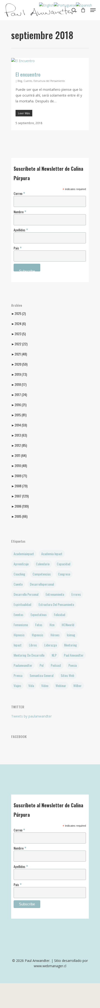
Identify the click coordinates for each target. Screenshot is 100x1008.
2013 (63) (19, 435)
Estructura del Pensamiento (49, 81)
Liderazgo (50, 644)
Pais (18, 248)
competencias (42, 573)
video (44, 685)
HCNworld (68, 624)
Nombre (20, 211)
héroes (54, 634)
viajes (17, 685)
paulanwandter (23, 665)
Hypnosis (37, 634)
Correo (19, 193)
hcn (52, 624)
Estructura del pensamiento (56, 604)
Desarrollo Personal (26, 594)
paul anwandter (73, 655)
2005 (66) (19, 516)
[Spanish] (84, 5)
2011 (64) (18, 455)
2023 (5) (18, 333)
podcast (56, 665)
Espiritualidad (22, 604)
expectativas (39, 614)
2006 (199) (20, 506)
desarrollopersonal (42, 584)
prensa (18, 675)
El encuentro (28, 74)
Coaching (19, 573)
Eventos (18, 614)
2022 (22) (19, 344)
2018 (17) (18, 384)
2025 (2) (18, 313)
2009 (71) (19, 475)
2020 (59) (19, 364)
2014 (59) (19, 425)
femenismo (21, 624)
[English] (46, 5)
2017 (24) (19, 394)
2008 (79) (19, 486)
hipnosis (19, 634)
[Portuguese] (65, 5)
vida (31, 685)
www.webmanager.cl (50, 966)
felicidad (59, 614)
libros (33, 644)
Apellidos (21, 229)
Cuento (28, 81)
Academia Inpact (51, 553)
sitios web (67, 675)
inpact (18, 644)
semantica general (41, 675)
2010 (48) (19, 465)
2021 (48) (19, 354)
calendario (43, 563)
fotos (38, 624)
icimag (71, 634)
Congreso (64, 573)
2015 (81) (18, 415)
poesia (72, 665)
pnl (41, 665)
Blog (19, 81)
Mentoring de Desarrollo (29, 655)
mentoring (70, 644)
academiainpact (24, 553)
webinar (61, 685)
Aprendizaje (21, 563)
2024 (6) (18, 323)
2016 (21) (18, 404)
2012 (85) (19, 445)
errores (76, 594)
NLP (54, 655)
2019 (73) (19, 374)
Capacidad (63, 563)
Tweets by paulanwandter (31, 716)
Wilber (77, 685)
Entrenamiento (55, 594)
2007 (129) (20, 496)
